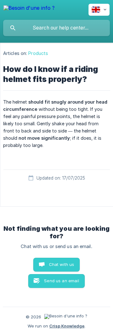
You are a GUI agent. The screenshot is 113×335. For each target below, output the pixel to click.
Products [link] (38, 53)
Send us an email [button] (61, 280)
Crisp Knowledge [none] (66, 325)
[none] (29, 9)
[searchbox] (56, 28)
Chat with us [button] (61, 264)
